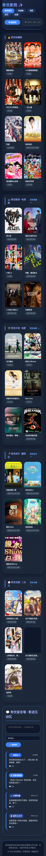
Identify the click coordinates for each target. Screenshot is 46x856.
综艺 (6, 14)
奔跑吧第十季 (11, 490)
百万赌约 (9, 361)
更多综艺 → (33, 455)
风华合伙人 (29, 490)
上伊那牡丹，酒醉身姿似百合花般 (13, 655)
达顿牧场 (28, 310)
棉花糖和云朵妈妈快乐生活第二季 (13, 181)
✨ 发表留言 (13, 745)
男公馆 (8, 236)
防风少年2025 (30, 361)
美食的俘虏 (29, 181)
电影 (31, 10)
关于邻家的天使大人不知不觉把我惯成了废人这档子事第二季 (32, 618)
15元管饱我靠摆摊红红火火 (32, 70)
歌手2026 (10, 527)
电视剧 (20, 10)
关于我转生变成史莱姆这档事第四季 (32, 655)
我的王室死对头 (31, 236)
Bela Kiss (29, 398)
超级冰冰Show (11, 564)
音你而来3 (29, 527)
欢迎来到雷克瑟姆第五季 (32, 435)
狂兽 (8, 144)
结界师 (8, 692)
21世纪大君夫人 (12, 310)
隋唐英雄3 (10, 70)
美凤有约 (28, 144)
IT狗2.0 (9, 273)
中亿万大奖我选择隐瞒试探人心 (13, 107)
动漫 (16, 14)
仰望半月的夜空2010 (13, 398)
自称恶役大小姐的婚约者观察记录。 (13, 618)
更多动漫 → (33, 583)
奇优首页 (8, 10)
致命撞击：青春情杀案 (13, 435)
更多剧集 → (33, 201)
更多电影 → (34, 328)
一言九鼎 (28, 107)
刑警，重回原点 (31, 273)
